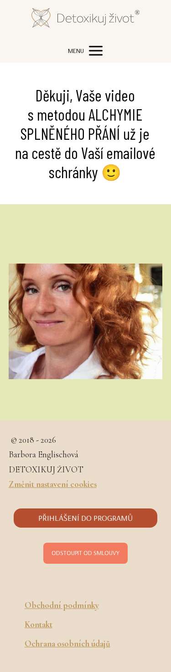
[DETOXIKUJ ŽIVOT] (85, 19)
